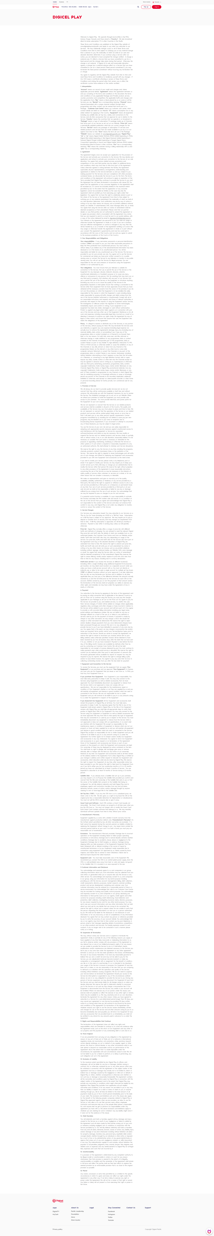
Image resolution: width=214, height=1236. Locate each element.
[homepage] (56, 7)
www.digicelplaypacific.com (112, 134)
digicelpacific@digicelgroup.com (120, 218)
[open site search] (138, 7)
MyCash (95, 6)
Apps (89, 6)
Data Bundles (72, 6)
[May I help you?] (209, 1231)
